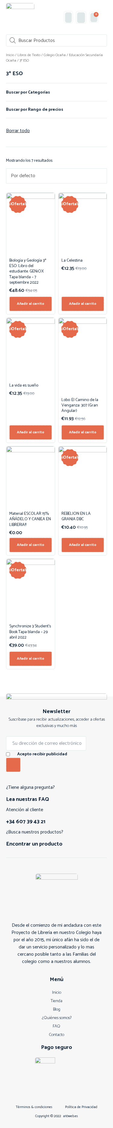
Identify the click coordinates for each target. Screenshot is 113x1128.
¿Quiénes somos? (56, 1018)
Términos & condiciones (34, 1107)
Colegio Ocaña (55, 55)
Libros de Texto (28, 55)
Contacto (56, 1035)
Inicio (10, 55)
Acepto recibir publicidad (42, 754)
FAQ (56, 1026)
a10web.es (70, 1116)
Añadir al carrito (30, 304)
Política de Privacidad (81, 1107)
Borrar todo (18, 131)
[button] (104, 17)
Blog (56, 1009)
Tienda (56, 1001)
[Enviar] (13, 765)
